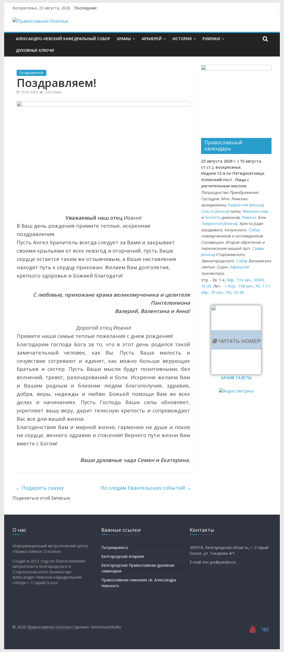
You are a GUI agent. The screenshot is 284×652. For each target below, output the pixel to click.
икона (256, 204)
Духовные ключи (35, 50)
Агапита (212, 217)
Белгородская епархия (122, 556)
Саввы (258, 248)
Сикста (207, 211)
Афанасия (239, 266)
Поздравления (31, 72)
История (182, 38)
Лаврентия (237, 204)
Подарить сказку (39, 487)
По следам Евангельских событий (145, 487)
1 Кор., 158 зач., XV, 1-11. (248, 286)
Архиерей (152, 38)
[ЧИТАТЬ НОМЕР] (236, 309)
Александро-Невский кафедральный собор (63, 38)
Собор (254, 229)
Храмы (124, 38)
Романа (249, 217)
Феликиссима (255, 211)
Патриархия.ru (114, 547)
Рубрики (211, 38)
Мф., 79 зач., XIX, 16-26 (222, 292)
